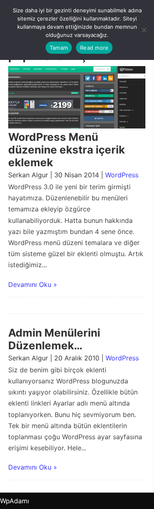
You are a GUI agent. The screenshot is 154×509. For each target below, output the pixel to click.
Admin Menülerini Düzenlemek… (54, 339)
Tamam (59, 47)
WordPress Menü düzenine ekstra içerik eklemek (66, 150)
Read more (94, 47)
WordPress (121, 175)
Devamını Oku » (32, 284)
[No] (144, 30)
